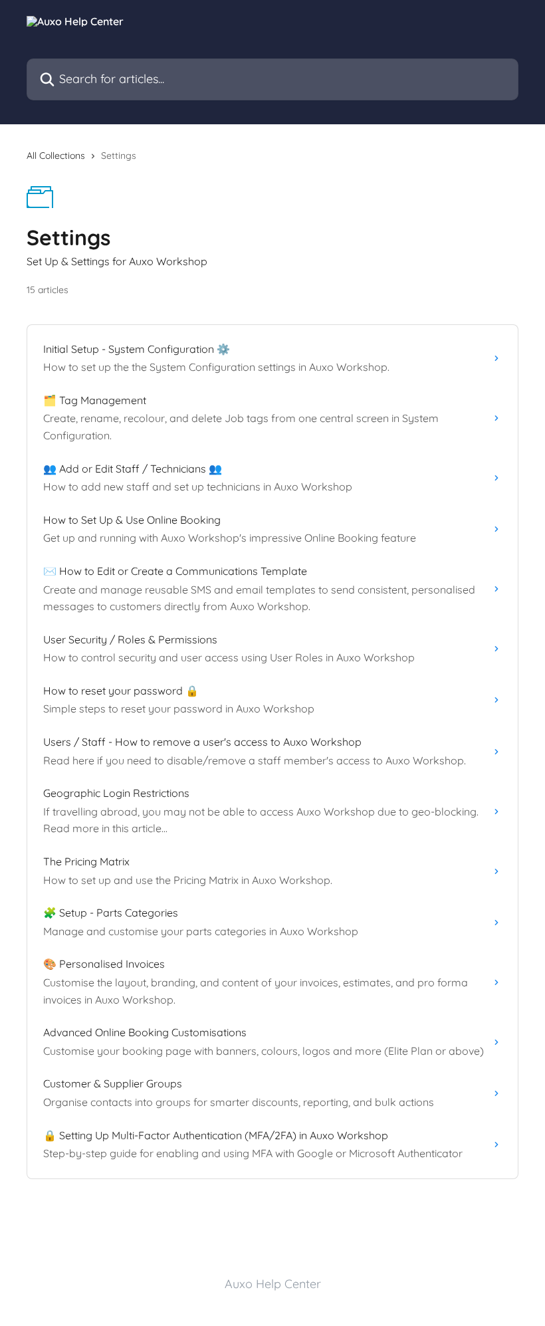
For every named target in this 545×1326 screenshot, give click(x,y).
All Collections (56, 156)
